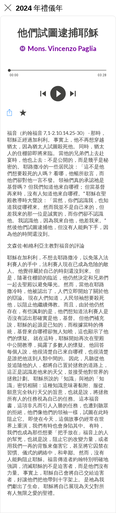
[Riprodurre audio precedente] (43, 93)
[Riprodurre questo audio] (58, 93)
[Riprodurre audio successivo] (73, 93)
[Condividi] (9, 112)
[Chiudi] (8, 7)
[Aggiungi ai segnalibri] (23, 112)
